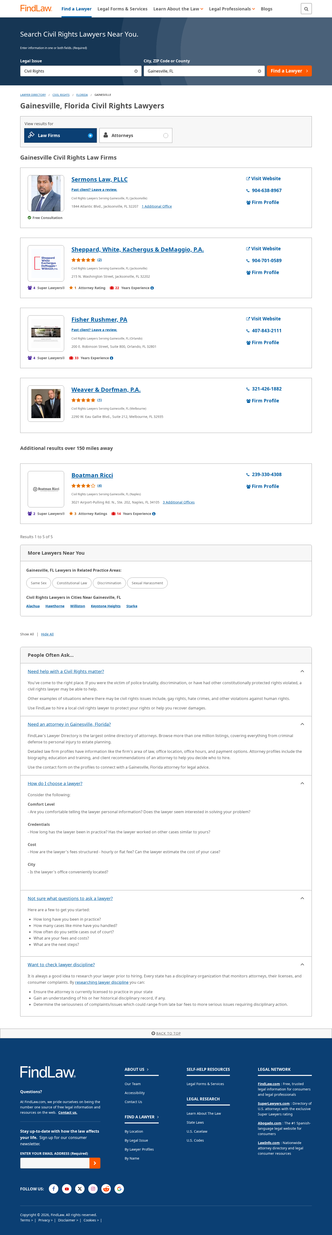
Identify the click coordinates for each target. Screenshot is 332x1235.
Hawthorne (54, 606)
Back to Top (168, 1033)
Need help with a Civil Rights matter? (66, 671)
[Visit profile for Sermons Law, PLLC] (46, 193)
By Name (132, 1158)
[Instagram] (93, 1189)
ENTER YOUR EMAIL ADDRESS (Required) (54, 1153)
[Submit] (94, 1163)
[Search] (306, 8)
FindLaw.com (269, 1083)
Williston (77, 606)
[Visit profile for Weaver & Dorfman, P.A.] (46, 404)
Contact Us (133, 1101)
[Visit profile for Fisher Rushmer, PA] (46, 333)
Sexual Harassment (147, 583)
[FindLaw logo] (38, 8)
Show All (27, 634)
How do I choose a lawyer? (55, 783)
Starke (131, 606)
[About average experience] (152, 288)
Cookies (90, 1220)
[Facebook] (53, 1189)
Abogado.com (269, 1123)
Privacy (44, 1220)
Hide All (47, 634)
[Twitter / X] (80, 1189)
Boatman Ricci (92, 475)
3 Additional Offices (179, 502)
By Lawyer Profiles (139, 1149)
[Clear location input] (259, 70)
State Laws (195, 1122)
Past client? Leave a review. (94, 189)
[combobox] (81, 70)
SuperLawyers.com (274, 1103)
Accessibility (135, 1092)
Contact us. (67, 1112)
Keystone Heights (106, 606)
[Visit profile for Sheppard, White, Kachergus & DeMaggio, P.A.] (46, 263)
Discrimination (109, 583)
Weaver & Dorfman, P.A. (106, 389)
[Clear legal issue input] (136, 70)
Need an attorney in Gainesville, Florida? (69, 724)
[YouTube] (66, 1189)
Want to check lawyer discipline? (61, 964)
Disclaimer (67, 1220)
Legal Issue (31, 61)
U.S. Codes (195, 1140)
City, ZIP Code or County (167, 61)
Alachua (33, 606)
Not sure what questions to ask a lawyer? (70, 898)
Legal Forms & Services (205, 1083)
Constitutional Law (72, 583)
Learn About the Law (204, 1113)
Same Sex (38, 583)
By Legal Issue (136, 1140)
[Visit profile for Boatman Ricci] (46, 489)
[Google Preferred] (119, 1189)
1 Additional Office (157, 206)
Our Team (133, 1083)
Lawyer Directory (33, 95)
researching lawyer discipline (102, 982)
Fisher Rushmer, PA (99, 319)
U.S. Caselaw (197, 1131)
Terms (25, 1220)
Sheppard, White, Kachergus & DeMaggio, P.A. (137, 249)
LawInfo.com (269, 1142)
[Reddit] (106, 1189)
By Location (134, 1131)
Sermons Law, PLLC (99, 179)
